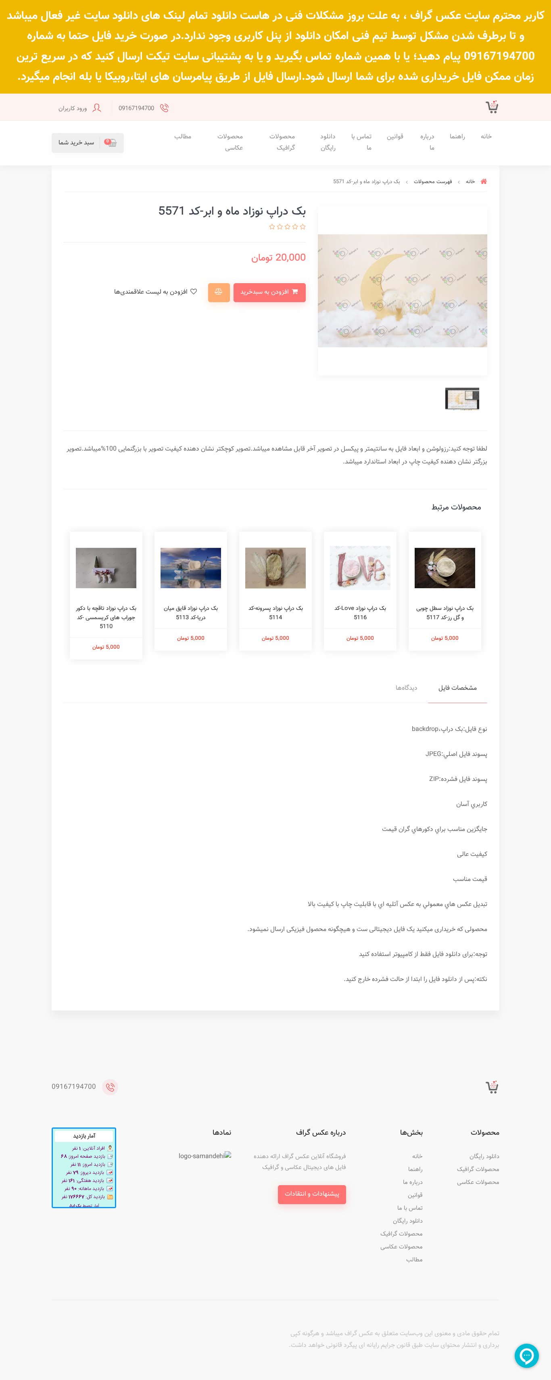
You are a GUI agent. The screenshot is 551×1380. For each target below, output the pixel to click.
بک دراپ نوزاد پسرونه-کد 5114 (275, 613)
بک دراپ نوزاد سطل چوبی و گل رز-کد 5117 (445, 613)
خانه (486, 137)
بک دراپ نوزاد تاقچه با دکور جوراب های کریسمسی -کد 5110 (106, 617)
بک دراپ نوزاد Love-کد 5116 (360, 613)
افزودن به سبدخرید (265, 292)
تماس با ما (361, 143)
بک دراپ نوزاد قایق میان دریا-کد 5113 (191, 613)
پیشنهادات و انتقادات (312, 1194)
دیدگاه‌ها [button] (406, 688)
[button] (88, 143)
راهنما (457, 137)
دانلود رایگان (328, 143)
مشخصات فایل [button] (457, 688)
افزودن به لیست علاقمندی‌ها (151, 292)
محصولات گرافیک (282, 143)
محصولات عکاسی (230, 143)
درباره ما (427, 143)
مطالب (182, 137)
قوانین (395, 137)
